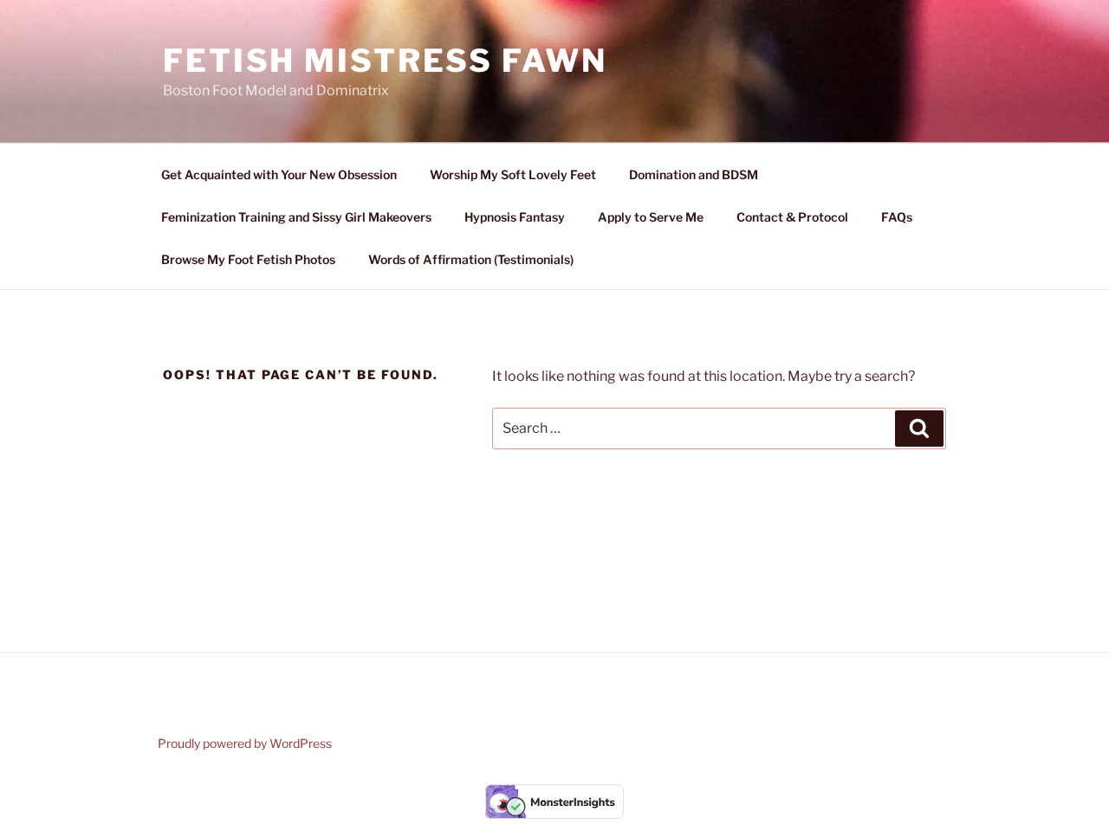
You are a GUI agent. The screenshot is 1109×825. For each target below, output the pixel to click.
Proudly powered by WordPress (245, 743)
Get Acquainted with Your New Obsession (279, 174)
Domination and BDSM (693, 174)
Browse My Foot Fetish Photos (248, 259)
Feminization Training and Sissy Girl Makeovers (296, 216)
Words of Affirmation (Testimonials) (471, 259)
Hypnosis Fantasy (514, 216)
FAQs (896, 216)
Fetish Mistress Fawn (385, 61)
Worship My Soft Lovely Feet (513, 174)
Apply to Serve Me (651, 216)
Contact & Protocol (792, 216)
